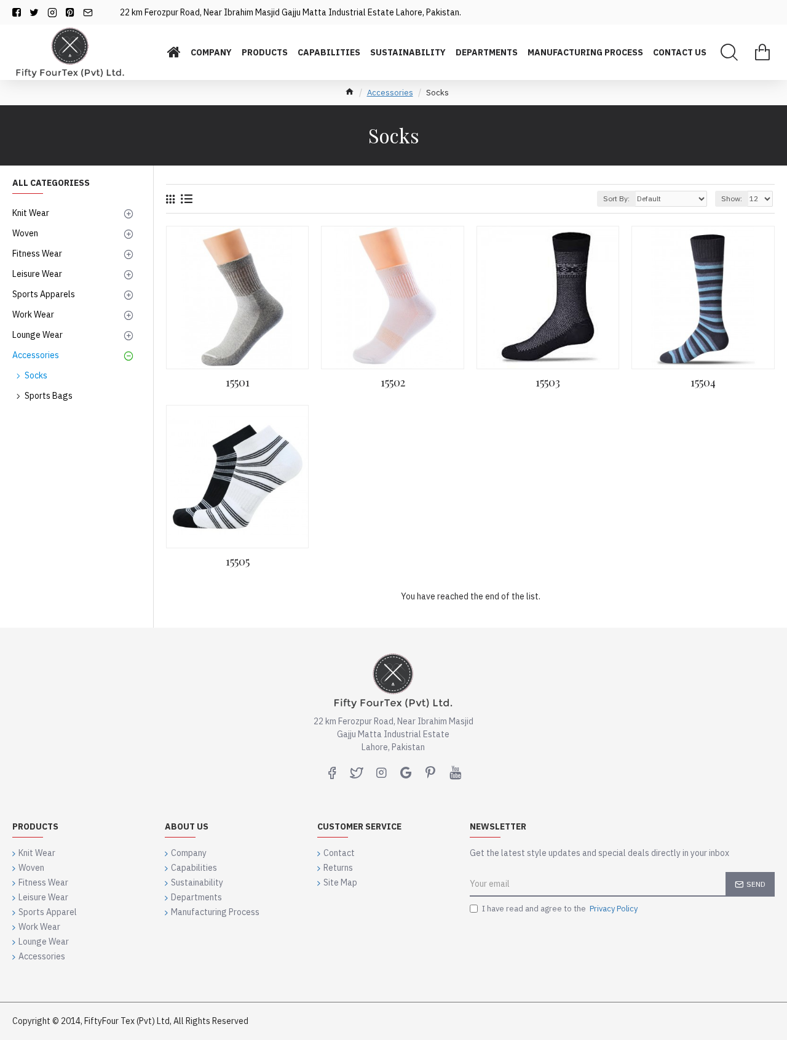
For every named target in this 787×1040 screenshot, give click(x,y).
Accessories (390, 92)
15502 (393, 382)
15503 (548, 382)
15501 (238, 382)
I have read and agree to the (560, 908)
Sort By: (616, 198)
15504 (703, 382)
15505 (238, 561)
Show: (731, 198)
